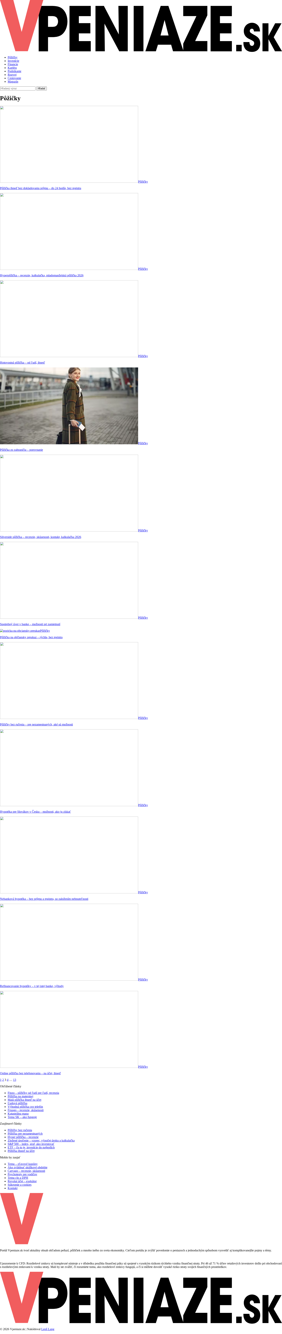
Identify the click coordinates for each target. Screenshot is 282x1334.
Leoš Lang (47, 1329)
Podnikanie (14, 71)
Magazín (13, 81)
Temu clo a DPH (18, 1177)
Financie (13, 64)
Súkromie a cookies (19, 1184)
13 (14, 1079)
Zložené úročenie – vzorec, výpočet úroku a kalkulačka (41, 1140)
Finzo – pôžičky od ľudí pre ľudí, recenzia (33, 1092)
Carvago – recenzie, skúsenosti (26, 1170)
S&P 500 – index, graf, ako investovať (31, 1144)
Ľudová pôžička (17, 1103)
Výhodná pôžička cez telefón (25, 1106)
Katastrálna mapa (18, 1113)
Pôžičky (12, 57)
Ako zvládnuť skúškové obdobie (27, 1167)
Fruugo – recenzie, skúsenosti (26, 1110)
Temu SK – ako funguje (22, 1117)
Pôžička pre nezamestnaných (25, 1133)
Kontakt (12, 1188)
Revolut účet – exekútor (22, 1181)
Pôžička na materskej (20, 1096)
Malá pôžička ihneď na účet (24, 1099)
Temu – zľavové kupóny (23, 1164)
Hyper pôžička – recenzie (23, 1137)
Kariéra (12, 67)
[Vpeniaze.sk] (141, 50)
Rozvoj (12, 74)
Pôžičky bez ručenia (20, 1130)
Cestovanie (14, 78)
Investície (13, 60)
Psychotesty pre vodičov (22, 1174)
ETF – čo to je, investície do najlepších (31, 1147)
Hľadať (41, 88)
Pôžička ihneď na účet (21, 1150)
